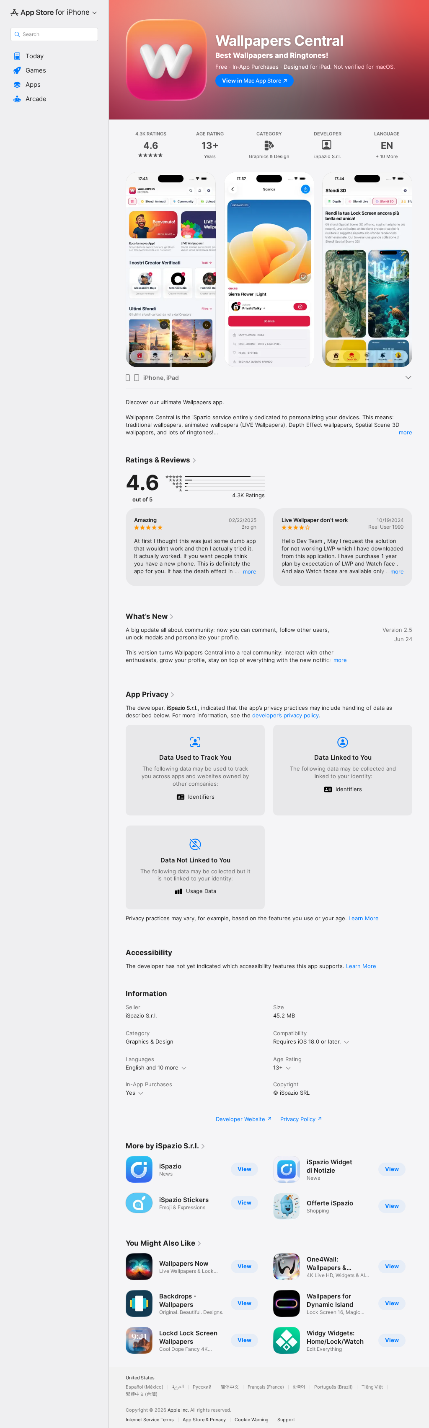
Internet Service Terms (150, 1420)
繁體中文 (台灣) (142, 1394)
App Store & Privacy (204, 1420)
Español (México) (144, 1387)
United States (140, 1378)
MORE (249, 571)
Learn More (364, 918)
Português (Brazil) (333, 1387)
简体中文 (229, 1387)
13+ (278, 1067)
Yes (130, 1092)
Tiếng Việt (372, 1387)
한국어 (299, 1387)
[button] (54, 56)
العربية (178, 1387)
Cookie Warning (252, 1420)
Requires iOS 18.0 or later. (307, 1041)
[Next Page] (420, 145)
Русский (202, 1387)
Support (286, 1420)
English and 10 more (152, 1067)
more (405, 432)
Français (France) (266, 1387)
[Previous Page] (117, 145)
